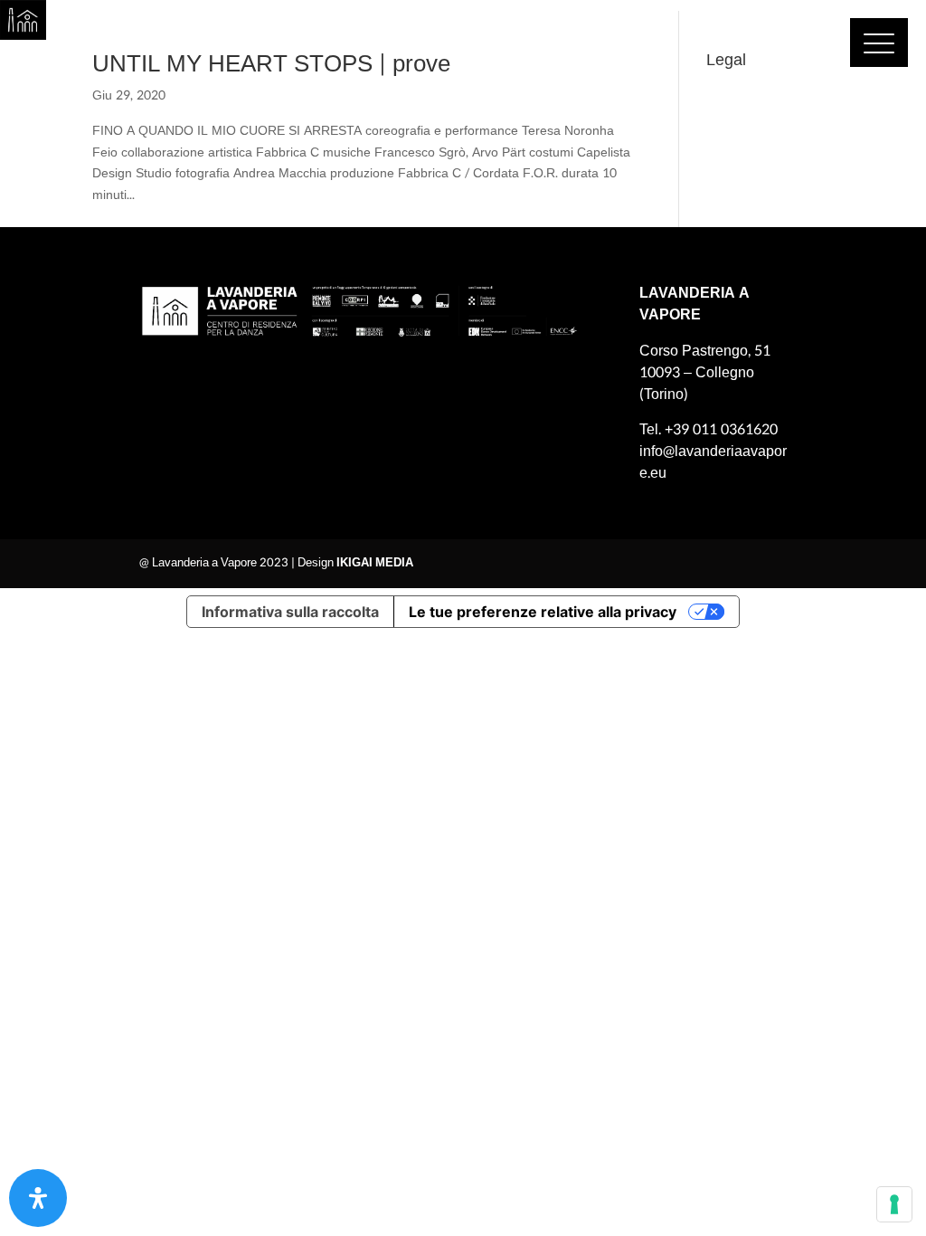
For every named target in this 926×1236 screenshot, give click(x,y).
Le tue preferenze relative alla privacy (542, 612)
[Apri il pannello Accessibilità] (38, 1198)
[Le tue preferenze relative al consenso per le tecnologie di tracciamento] (894, 1204)
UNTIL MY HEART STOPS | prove (271, 64)
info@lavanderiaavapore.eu (713, 462)
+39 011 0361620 (721, 429)
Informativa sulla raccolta (290, 612)
